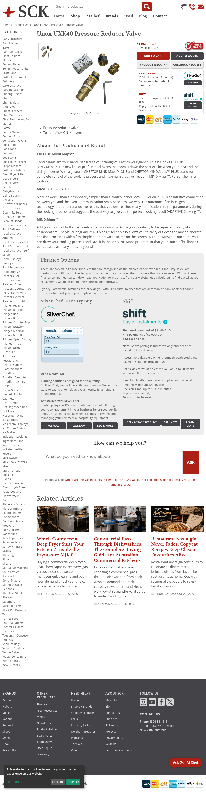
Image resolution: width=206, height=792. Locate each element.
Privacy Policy (114, 737)
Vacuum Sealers (13, 648)
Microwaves (10, 457)
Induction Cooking (14, 436)
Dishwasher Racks (14, 204)
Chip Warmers (12, 115)
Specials (76, 744)
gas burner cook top (145, 479)
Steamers (8, 601)
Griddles (8, 373)
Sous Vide (8, 576)
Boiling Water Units (15, 68)
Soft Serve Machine (15, 567)
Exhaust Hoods (12, 221)
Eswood (7, 700)
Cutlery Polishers (13, 170)
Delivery (7, 199)
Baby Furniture (12, 39)
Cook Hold (9, 144)
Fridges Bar (10, 314)
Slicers (6, 563)
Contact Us (112, 712)
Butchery (8, 81)
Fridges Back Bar (13, 309)
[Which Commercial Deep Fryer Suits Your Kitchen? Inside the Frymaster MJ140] (63, 521)
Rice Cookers (11, 529)
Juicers (6, 453)
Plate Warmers (12, 508)
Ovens (6, 479)
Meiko (6, 712)
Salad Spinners (12, 538)
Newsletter (44, 723)
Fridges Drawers (13, 326)
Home (59, 16)
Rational (7, 719)
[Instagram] (143, 701)
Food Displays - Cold (16, 242)
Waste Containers (14, 656)
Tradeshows (45, 741)
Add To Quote (187, 55)
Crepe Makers (11, 166)
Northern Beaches (83, 731)
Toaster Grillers (12, 627)
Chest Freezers (12, 111)
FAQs (74, 719)
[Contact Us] (201, 7)
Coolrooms (9, 157)
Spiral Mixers (11, 580)
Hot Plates (9, 411)
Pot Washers (10, 517)
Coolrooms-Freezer (15, 161)
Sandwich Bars (12, 546)
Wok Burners (11, 665)
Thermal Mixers (13, 622)
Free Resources (47, 710)
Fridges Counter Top (16, 322)
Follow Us (111, 725)
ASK (191, 462)
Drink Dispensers (14, 216)
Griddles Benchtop (15, 377)
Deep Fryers (10, 178)
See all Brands (12, 750)
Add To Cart (153, 55)
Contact (160, 16)
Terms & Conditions (118, 750)
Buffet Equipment (14, 77)
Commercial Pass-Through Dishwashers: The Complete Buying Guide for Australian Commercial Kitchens (118, 549)
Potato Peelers (12, 512)
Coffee (6, 128)
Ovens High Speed (14, 487)
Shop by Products (83, 712)
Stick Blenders (12, 605)
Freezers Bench (12, 280)
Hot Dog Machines (14, 407)
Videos (75, 750)
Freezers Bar (10, 276)
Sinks (5, 559)
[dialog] (44, 776)
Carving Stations (13, 89)
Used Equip (44, 748)
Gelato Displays (12, 364)
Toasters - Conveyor (15, 635)
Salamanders (11, 542)
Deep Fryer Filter (13, 174)
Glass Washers (12, 369)
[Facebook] (161, 701)
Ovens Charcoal (13, 483)
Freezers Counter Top (16, 288)
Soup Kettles (10, 572)
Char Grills (9, 98)
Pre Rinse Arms (12, 521)
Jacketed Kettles (13, 449)
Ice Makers (9, 432)
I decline (58, 781)
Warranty (43, 754)
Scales (6, 551)
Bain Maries (10, 43)
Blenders (8, 60)
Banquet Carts (12, 51)
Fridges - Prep (11, 343)
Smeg (6, 737)
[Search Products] (147, 6)
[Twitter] (170, 701)
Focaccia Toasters (14, 225)
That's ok (73, 781)
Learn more (105, 425)
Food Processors (13, 267)
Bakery (6, 47)
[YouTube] (152, 701)
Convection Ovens (14, 140)
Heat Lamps (10, 402)
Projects (110, 731)
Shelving (8, 555)
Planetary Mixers (13, 504)
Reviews (110, 744)
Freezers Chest (12, 284)
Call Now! (171, 422)
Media (41, 716)
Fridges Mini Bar (13, 335)
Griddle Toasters (13, 381)
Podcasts (77, 737)
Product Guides (47, 729)
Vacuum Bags (11, 644)
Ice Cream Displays (15, 424)
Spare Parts (44, 735)
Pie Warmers (11, 496)
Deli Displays (11, 195)
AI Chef (93, 16)
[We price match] (194, 46)
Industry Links (80, 725)
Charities (111, 719)
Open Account (193, 105)
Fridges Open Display (16, 339)
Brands (112, 16)
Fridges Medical (13, 331)
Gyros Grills (10, 390)
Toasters (8, 631)
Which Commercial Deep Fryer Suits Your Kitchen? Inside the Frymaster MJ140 (60, 546)
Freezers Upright (13, 301)
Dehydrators (10, 191)
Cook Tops (9, 149)
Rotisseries (9, 534)
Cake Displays (11, 85)
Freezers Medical (13, 297)
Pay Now (193, 83)
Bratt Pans (9, 73)
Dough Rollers (11, 212)
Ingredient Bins (12, 441)
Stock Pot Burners (14, 610)
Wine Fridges (11, 660)
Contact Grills (11, 136)
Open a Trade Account (141, 422)
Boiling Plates (11, 64)
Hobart (7, 706)
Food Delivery (11, 229)
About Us (111, 700)
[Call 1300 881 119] (192, 7)
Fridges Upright (12, 347)
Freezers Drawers (14, 292)
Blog (143, 16)
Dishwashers (11, 208)
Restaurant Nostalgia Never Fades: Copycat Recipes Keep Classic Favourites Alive (174, 546)
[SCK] (25, 11)
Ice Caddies (10, 419)
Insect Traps (10, 445)
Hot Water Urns (12, 415)
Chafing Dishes (12, 94)
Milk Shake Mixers (14, 462)
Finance (42, 704)
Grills (5, 386)
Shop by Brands (81, 706)
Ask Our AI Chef (185, 762)
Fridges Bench (12, 318)
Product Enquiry (153, 64)
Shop (75, 16)
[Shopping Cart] (184, 7)
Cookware (8, 153)
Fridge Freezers (12, 305)
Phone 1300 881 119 (153, 721)
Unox (28, 24)
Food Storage (11, 271)
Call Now (79, 425)
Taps (5, 614)
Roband (7, 725)
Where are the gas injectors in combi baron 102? (97, 479)
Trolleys (7, 639)
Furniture (8, 352)
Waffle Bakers (11, 652)
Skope (6, 731)
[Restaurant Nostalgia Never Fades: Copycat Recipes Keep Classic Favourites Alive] (177, 521)
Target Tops (10, 618)
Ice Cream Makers (14, 428)
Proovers (8, 525)
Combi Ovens (11, 132)
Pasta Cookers (11, 491)
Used (128, 16)
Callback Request (187, 64)
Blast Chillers (11, 56)
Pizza (5, 500)
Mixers (6, 466)
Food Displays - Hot (15, 246)
